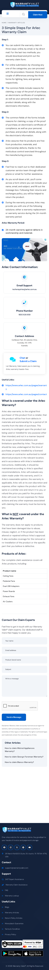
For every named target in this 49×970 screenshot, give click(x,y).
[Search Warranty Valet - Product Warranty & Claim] (23, 14)
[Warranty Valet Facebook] (4, 847)
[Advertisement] (24, 793)
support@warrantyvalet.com (16, 868)
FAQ (6, 890)
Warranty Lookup (12, 896)
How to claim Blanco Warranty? (19, 762)
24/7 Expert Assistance (14, 879)
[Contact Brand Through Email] (24, 277)
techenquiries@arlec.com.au (24, 289)
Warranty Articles (16, 23)
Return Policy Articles (13, 918)
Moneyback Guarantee (14, 923)
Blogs (7, 907)
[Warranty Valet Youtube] (29, 847)
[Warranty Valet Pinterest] (23, 847)
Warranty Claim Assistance (16, 885)
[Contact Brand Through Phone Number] (24, 302)
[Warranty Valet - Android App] (12, 954)
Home (4, 23)
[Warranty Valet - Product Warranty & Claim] (24, 4)
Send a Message (14, 717)
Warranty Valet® (19, 966)
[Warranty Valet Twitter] (17, 847)
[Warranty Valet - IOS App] (32, 954)
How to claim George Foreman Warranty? (24, 756)
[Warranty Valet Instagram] (10, 847)
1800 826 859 (24, 314)
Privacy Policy (10, 934)
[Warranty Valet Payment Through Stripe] (32, 945)
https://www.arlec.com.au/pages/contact (26, 394)
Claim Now (37, 14)
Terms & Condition (12, 929)
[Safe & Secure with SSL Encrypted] (12, 945)
